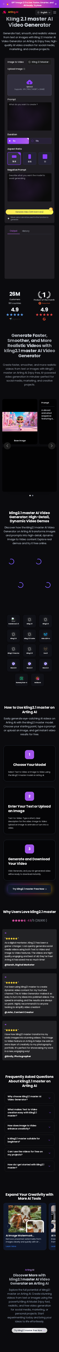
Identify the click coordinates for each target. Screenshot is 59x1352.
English (44, 12)
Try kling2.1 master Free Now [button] (28, 888)
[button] (29, 1098)
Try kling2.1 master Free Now (29, 1330)
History (26, 231)
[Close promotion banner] (55, 4)
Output (13, 230)
